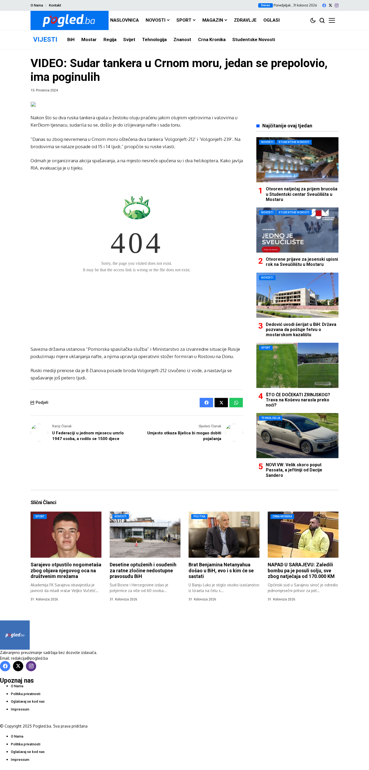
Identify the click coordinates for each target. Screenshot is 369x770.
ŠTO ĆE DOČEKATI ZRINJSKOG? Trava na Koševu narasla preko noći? (298, 400)
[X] (330, 5)
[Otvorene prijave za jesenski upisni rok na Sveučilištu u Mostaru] (297, 230)
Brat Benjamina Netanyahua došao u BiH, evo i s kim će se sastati (221, 570)
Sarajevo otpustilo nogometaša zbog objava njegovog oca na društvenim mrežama (66, 570)
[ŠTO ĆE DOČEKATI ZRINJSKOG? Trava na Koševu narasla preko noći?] (297, 365)
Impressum (20, 709)
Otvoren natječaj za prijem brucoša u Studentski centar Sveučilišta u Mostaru (301, 194)
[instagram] (336, 5)
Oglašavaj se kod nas (28, 701)
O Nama (37, 5)
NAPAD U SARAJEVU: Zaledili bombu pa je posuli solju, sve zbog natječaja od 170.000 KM (301, 570)
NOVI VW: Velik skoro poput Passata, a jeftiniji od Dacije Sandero (294, 470)
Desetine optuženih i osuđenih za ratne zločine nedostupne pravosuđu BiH (143, 570)
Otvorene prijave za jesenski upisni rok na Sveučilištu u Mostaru (302, 262)
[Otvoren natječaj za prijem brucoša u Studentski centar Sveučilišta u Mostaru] (297, 159)
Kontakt (55, 5)
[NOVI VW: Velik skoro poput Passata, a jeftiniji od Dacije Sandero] (297, 435)
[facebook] (324, 5)
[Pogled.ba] (70, 20)
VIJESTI (45, 39)
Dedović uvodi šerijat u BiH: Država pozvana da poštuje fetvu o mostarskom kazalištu (301, 329)
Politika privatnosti (25, 694)
